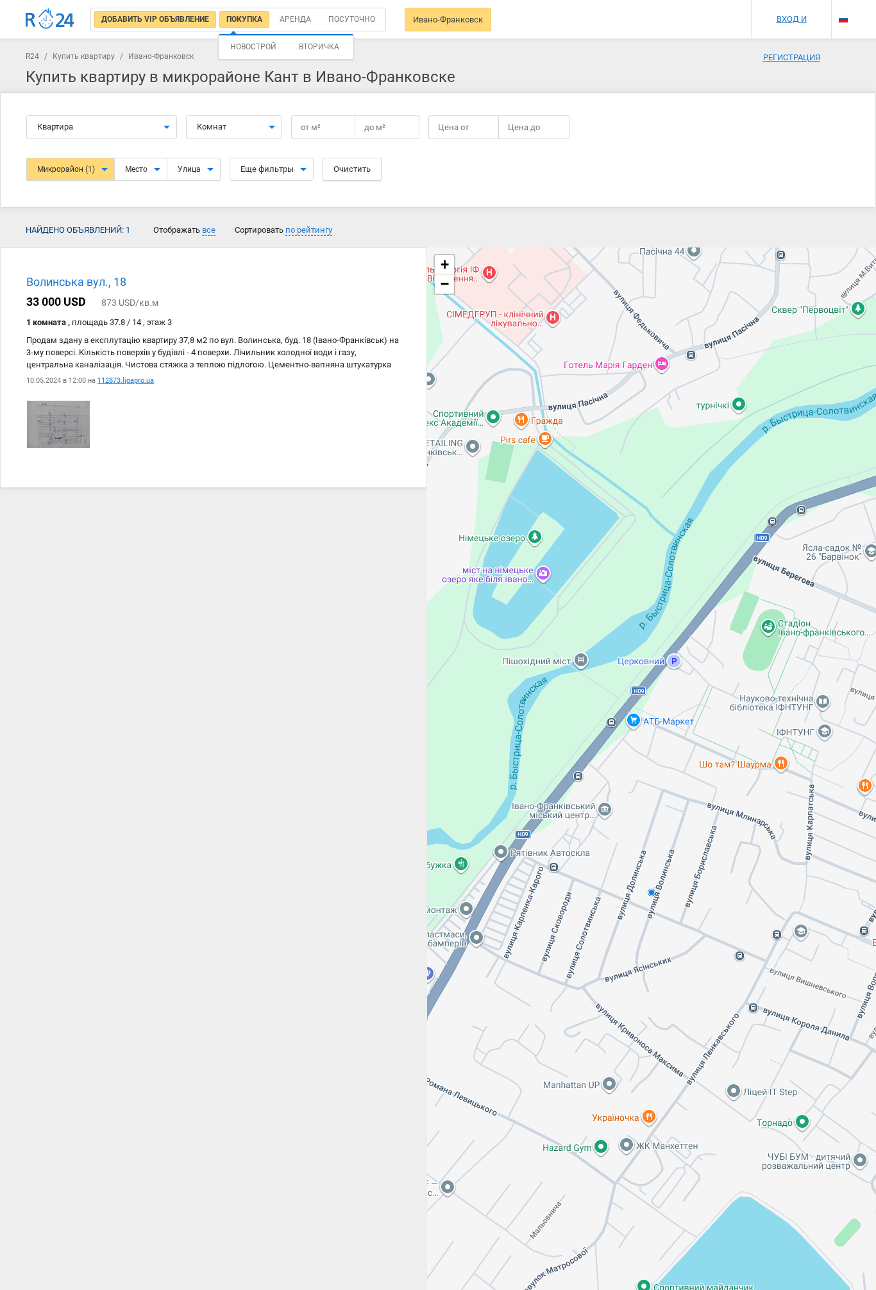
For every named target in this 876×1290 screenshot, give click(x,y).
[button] (444, 264)
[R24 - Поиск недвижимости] (50, 18)
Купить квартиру (84, 56)
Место (136, 169)
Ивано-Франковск (448, 19)
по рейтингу (308, 230)
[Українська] (843, 8)
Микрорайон (66, 169)
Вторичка (319, 46)
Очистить (352, 169)
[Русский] (843, 18)
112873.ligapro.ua (125, 380)
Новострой (253, 46)
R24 (32, 56)
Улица (189, 169)
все (208, 230)
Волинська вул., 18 (76, 282)
